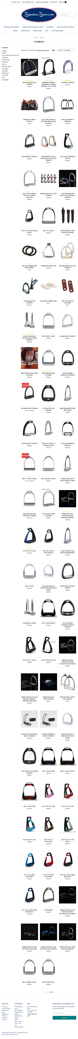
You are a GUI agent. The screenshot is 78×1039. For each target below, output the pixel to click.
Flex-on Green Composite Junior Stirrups (67, 625)
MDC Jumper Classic (29, 982)
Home (35, 37)
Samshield (5, 57)
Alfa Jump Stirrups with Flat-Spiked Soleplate (29, 195)
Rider (15, 31)
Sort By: (60, 50)
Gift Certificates (28, 2)
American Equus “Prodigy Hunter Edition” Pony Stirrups (67, 662)
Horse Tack (25, 31)
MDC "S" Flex (29, 586)
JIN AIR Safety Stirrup (29, 443)
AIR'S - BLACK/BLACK (48, 623)
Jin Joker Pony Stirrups (29, 408)
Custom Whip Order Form (6, 1009)
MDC (3, 77)
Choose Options (29, 75)
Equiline (4, 51)
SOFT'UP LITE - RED (67, 806)
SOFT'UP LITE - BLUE (29, 839)
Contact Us (5, 1018)
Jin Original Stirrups (29, 156)
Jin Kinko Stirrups (67, 82)
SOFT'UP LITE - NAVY (29, 551)
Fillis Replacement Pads (48, 301)
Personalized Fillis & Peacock (10, 55)
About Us (4, 1006)
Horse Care (37, 31)
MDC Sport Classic (48, 336)
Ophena (4, 53)
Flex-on (4, 64)
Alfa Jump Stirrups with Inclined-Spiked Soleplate (48, 121)
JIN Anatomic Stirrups (68, 336)
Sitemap (4, 1019)
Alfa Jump (5, 62)
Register (45, 2)
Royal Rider (5, 80)
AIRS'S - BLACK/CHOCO (67, 771)
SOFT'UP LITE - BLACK (29, 660)
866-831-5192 (16, 2)
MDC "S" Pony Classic (29, 478)
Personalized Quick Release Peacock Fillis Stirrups (48, 158)
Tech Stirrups (6, 60)
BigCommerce (13, 1032)
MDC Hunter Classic (48, 478)
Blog (3, 1012)
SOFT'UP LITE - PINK (48, 806)
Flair (26, 1032)
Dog (46, 31)
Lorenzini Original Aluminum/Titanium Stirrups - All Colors (48, 84)
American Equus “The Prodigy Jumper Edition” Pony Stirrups (67, 911)
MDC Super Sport (48, 982)
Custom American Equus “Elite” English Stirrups (67, 195)
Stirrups (50, 27)
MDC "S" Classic (48, 230)
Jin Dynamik (48, 910)
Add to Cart (29, 223)
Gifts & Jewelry (57, 31)
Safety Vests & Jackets (65, 27)
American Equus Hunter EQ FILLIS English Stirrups (67, 515)
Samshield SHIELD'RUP (48, 266)
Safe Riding (5, 68)
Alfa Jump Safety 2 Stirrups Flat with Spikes (67, 736)
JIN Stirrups (5, 73)
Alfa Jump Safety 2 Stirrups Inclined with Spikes (48, 588)
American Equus (6, 66)
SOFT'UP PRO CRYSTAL (48, 660)
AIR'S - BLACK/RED (29, 806)
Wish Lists (54, 2)
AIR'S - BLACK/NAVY (48, 771)
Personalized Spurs (11, 27)
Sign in (38, 2)
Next (51, 992)
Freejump (5, 71)
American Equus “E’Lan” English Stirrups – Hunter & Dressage (29, 699)
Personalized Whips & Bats (33, 27)
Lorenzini (5, 75)
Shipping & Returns (5, 1015)
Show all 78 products (43, 50)
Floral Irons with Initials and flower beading (29, 338)
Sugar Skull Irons (29, 623)
